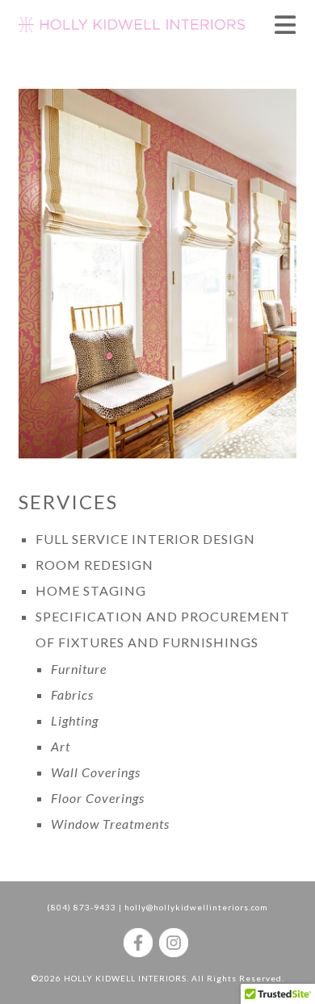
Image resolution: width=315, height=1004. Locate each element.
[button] (285, 24)
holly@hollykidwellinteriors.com (196, 907)
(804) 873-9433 (81, 907)
